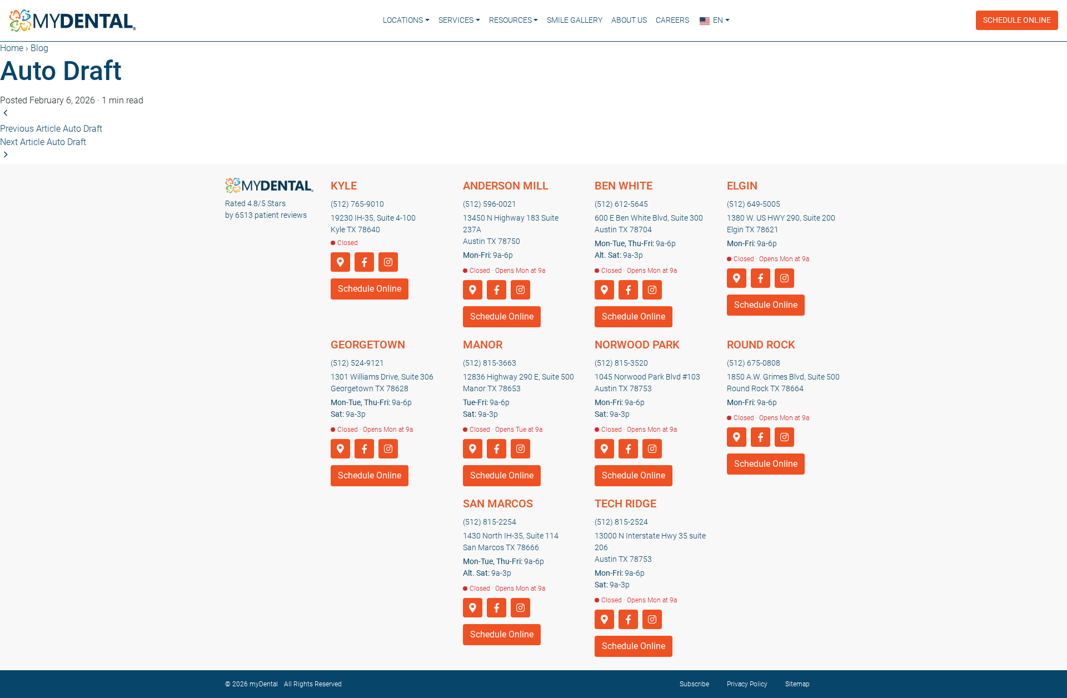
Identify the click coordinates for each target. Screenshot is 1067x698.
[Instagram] (388, 262)
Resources (510, 20)
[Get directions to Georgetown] (340, 449)
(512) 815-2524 (621, 521)
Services (455, 20)
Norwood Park (637, 344)
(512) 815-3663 (489, 362)
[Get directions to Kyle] (340, 262)
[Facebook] (364, 262)
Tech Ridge (625, 503)
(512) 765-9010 (357, 204)
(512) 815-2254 (489, 521)
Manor (482, 344)
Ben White (623, 185)
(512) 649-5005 (753, 204)
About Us (629, 20)
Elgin (742, 185)
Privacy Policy (747, 684)
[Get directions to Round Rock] (736, 437)
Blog (39, 48)
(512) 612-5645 (621, 204)
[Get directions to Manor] (472, 449)
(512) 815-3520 (621, 362)
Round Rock (761, 344)
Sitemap (797, 684)
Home (11, 48)
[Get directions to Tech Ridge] (604, 620)
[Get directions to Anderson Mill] (472, 290)
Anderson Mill (506, 185)
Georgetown (368, 344)
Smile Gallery (574, 20)
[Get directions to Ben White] (604, 290)
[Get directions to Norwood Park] (604, 449)
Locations (403, 20)
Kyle (344, 185)
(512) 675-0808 (753, 362)
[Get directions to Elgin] (736, 278)
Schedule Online (1017, 20)
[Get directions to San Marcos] (472, 608)
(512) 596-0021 (489, 204)
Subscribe (694, 684)
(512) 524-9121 (357, 362)
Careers (672, 20)
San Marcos (498, 503)
